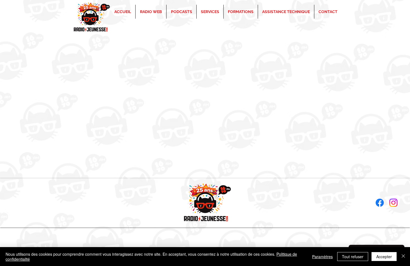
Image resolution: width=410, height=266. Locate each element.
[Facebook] (379, 202)
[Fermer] (403, 257)
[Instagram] (393, 202)
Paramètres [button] (322, 256)
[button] (241, 12)
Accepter (384, 256)
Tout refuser (352, 256)
